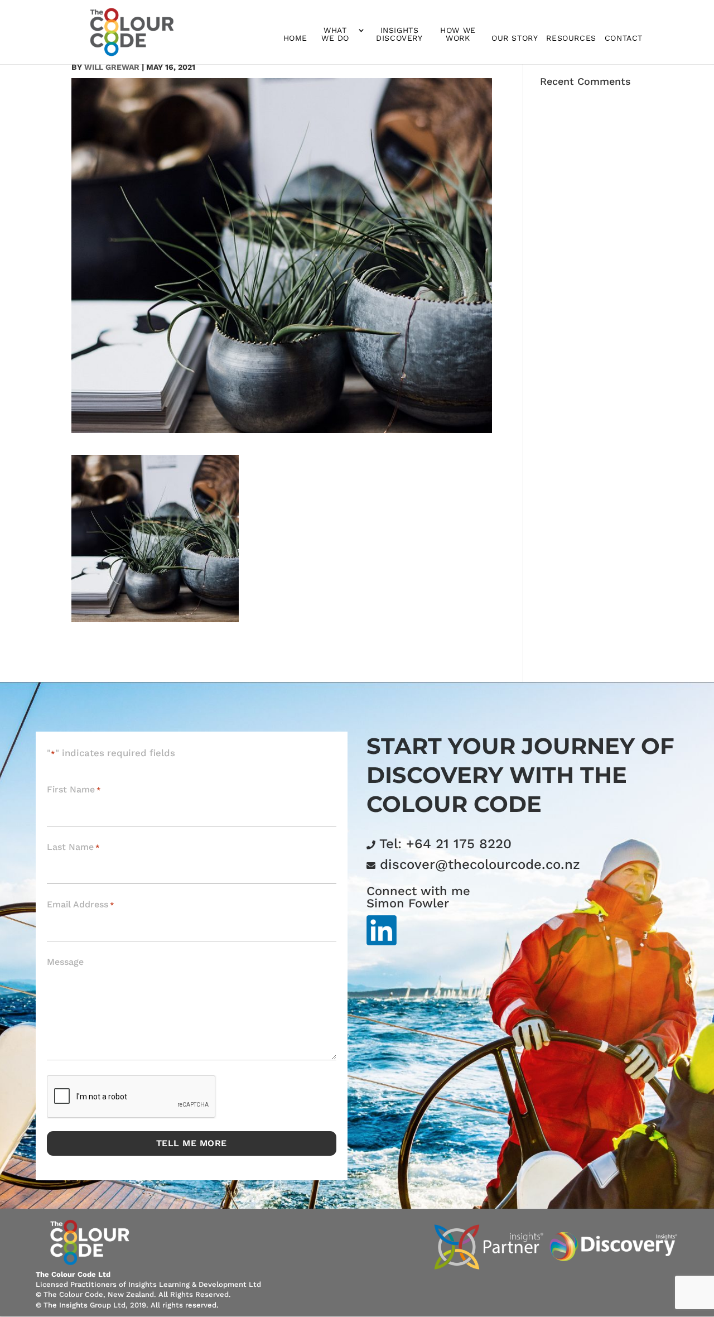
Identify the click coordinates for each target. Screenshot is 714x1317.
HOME (295, 38)
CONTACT (624, 38)
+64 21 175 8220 (459, 844)
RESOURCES (571, 38)
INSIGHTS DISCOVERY (399, 34)
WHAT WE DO (335, 34)
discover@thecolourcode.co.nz (480, 864)
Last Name (73, 847)
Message (65, 961)
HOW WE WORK (458, 34)
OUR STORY (514, 38)
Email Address (80, 904)
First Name (74, 789)
